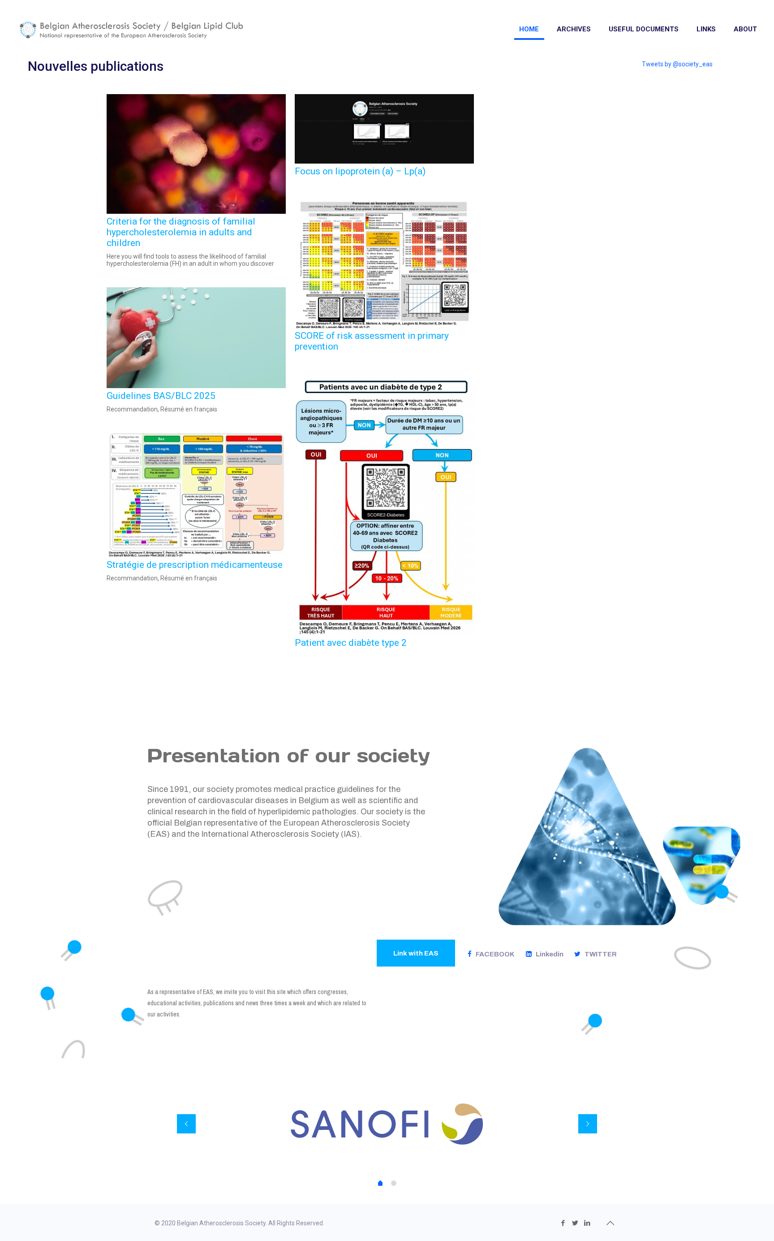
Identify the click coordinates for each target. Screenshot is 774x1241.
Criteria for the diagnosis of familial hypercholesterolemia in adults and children (181, 232)
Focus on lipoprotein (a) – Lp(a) (360, 171)
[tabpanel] (387, 1124)
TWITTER (598, 954)
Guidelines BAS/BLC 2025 (161, 395)
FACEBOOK (493, 954)
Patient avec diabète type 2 (351, 642)
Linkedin (547, 954)
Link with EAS (416, 953)
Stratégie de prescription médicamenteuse (195, 564)
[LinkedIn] (587, 1223)
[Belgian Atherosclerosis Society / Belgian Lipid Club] (131, 29)
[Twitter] (575, 1223)
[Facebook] (563, 1223)
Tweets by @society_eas (677, 64)
